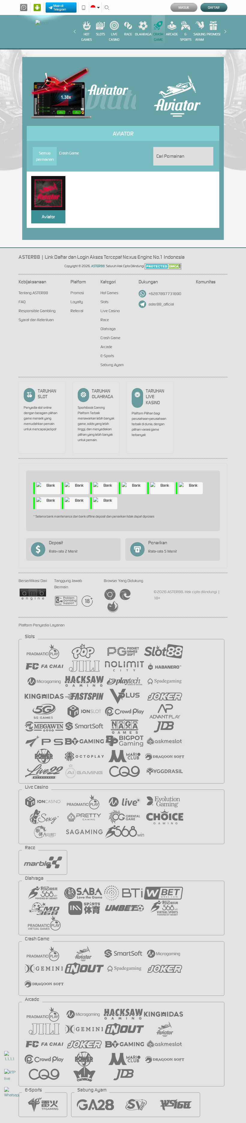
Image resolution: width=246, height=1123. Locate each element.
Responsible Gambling (37, 310)
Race (128, 34)
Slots (100, 34)
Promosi (213, 34)
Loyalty (76, 301)
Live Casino (114, 37)
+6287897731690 (164, 293)
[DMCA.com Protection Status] (163, 266)
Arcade (172, 34)
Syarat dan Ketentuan (36, 319)
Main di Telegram (59, 7)
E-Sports (185, 37)
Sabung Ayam (200, 37)
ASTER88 (98, 266)
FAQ (22, 301)
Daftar (214, 7)
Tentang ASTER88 (33, 292)
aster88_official (161, 304)
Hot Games (86, 37)
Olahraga (143, 34)
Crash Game (158, 37)
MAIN (51, 193)
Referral (76, 310)
